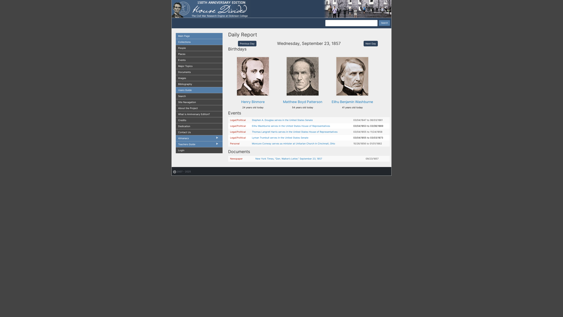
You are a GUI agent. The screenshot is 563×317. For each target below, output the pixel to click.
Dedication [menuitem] (184, 126)
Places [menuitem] (181, 54)
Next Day (371, 43)
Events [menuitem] (182, 60)
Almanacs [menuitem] (182, 139)
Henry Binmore (253, 102)
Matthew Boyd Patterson (302, 102)
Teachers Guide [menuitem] (185, 145)
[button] (252, 95)
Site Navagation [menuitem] (187, 102)
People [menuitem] (182, 48)
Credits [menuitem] (182, 120)
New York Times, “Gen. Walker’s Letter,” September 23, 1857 (288, 158)
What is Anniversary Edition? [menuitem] (194, 114)
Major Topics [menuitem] (185, 66)
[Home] (281, 8)
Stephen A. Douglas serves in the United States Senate (282, 120)
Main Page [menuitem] (184, 35)
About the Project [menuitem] (188, 108)
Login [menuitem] (181, 150)
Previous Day (247, 43)
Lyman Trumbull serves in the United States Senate (280, 137)
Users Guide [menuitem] (185, 90)
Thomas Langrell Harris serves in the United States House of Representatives (295, 131)
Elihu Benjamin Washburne (352, 102)
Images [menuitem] (182, 78)
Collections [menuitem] (184, 42)
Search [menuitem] (182, 96)
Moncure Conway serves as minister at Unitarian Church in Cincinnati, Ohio (293, 143)
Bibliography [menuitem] (185, 84)
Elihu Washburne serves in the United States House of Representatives (291, 125)
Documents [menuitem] (184, 72)
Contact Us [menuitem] (184, 132)
